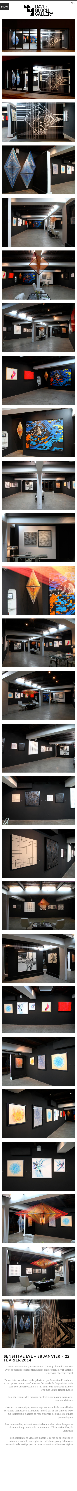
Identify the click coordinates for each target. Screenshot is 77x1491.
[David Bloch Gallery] (38, 10)
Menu (4, 6)
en (73, 3)
